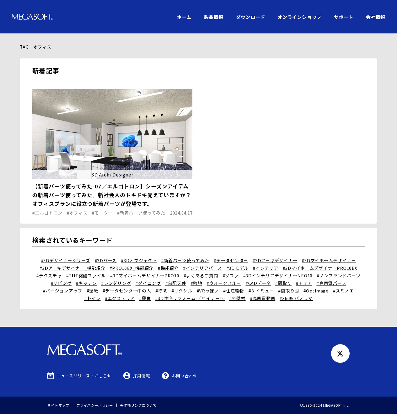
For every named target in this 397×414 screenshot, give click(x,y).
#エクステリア (120, 298)
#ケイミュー (261, 291)
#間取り (283, 283)
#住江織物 (233, 291)
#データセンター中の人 (127, 291)
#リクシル (181, 291)
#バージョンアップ (62, 291)
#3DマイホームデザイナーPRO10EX (320, 268)
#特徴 (161, 291)
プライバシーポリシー (94, 405)
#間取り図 (288, 291)
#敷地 (196, 283)
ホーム (184, 16)
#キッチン (86, 283)
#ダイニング (148, 283)
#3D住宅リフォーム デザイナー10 (190, 298)
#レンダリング (116, 283)
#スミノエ (343, 291)
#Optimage (316, 291)
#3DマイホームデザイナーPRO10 (144, 275)
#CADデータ (258, 283)
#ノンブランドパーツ (339, 275)
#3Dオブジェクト (139, 260)
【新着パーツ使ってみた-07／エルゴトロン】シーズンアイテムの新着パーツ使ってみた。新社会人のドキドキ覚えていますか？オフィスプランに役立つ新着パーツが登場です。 (111, 194)
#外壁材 (237, 298)
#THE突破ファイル (86, 275)
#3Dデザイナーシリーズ (65, 260)
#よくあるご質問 (201, 275)
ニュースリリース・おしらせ (84, 376)
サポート (343, 16)
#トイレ (92, 298)
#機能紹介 (168, 268)
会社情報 (375, 16)
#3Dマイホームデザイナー (329, 260)
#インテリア (265, 268)
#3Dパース (106, 260)
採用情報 (141, 376)
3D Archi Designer (112, 174)
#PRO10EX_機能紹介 (131, 268)
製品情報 (213, 16)
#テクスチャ (49, 275)
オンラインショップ (299, 16)
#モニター (102, 213)
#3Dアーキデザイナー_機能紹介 (72, 268)
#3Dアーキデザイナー (275, 260)
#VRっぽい (208, 291)
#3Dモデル (237, 268)
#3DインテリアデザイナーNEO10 (278, 275)
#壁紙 (92, 291)
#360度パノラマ (296, 298)
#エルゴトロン (47, 213)
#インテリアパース (202, 268)
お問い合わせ (184, 376)
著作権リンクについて (138, 405)
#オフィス (77, 213)
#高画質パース (331, 283)
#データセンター (231, 260)
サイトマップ (58, 405)
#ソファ (231, 275)
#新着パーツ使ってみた (141, 213)
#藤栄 (145, 298)
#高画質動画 (263, 298)
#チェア (304, 283)
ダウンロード (250, 16)
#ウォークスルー (224, 283)
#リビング (61, 283)
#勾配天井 (175, 283)
